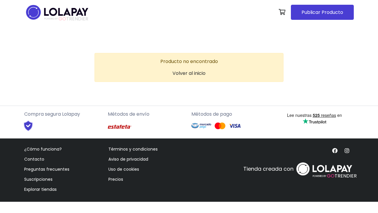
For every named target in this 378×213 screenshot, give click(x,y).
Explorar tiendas (40, 189)
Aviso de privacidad (128, 159)
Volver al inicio (189, 73)
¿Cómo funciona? (43, 149)
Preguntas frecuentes (46, 169)
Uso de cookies (123, 169)
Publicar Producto (322, 12)
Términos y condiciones (133, 149)
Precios (115, 179)
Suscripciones (38, 179)
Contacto (34, 159)
